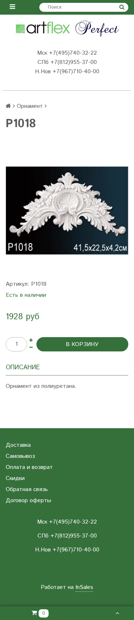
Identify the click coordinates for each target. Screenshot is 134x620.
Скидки (15, 478)
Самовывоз (20, 456)
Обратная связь (27, 489)
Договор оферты (28, 500)
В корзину (82, 344)
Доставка (18, 445)
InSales (84, 587)
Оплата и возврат (29, 467)
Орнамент (30, 106)
